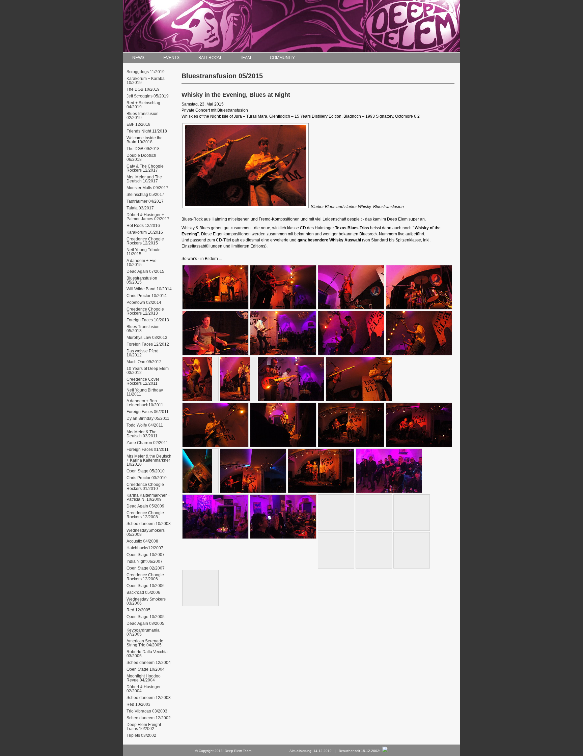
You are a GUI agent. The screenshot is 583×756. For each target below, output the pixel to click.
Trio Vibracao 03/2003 (147, 711)
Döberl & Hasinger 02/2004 (144, 689)
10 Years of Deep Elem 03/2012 (148, 370)
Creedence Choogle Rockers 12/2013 (146, 311)
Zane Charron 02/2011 (148, 442)
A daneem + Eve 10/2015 (142, 262)
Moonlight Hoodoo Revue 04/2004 (144, 678)
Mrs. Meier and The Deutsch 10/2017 (145, 179)
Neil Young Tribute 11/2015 (144, 252)
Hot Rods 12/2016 (144, 225)
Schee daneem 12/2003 (149, 697)
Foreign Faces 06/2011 (148, 411)
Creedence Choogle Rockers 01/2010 (146, 486)
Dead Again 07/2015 (146, 271)
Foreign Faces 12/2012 (148, 344)
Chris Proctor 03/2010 (147, 477)
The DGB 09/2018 (144, 148)
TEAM (245, 57)
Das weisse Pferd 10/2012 (143, 353)
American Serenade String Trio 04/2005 (145, 643)
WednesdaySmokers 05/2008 (146, 532)
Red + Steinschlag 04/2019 (144, 104)
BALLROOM (209, 57)
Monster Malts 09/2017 (148, 187)
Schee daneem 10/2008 (149, 523)
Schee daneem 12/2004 (149, 662)
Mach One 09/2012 (145, 361)
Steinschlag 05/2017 (146, 194)
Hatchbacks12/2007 (145, 548)
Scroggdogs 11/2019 (146, 71)
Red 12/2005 (139, 610)
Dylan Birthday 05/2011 (148, 418)
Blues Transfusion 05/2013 (144, 328)
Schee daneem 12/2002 (149, 718)
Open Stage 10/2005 (146, 616)
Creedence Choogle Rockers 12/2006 (146, 577)
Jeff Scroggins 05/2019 (148, 96)
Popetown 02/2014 (144, 302)
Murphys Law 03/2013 (147, 337)
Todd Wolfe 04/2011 (145, 425)
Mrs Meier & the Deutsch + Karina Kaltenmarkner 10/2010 (149, 460)
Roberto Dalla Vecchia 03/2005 (148, 653)
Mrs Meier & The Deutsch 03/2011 (143, 434)
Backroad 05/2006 (144, 592)
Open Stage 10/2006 (146, 585)
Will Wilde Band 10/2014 (150, 289)
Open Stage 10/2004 (146, 669)
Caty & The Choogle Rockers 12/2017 (146, 168)
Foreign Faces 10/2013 (148, 320)
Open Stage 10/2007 (146, 554)
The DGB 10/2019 (144, 89)
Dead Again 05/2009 (146, 506)
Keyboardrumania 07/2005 (144, 632)
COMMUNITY (282, 57)
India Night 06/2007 (145, 561)
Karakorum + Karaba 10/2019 (146, 80)
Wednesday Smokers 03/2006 (147, 601)
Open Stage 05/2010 (146, 471)
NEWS (138, 57)
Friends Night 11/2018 (147, 131)
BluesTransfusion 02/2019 (143, 115)
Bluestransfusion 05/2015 (142, 280)
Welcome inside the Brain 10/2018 (145, 140)
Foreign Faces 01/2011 (148, 449)
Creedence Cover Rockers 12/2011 (143, 381)
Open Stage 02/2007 (146, 568)
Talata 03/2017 (141, 208)
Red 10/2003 (139, 704)
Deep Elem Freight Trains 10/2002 (144, 726)
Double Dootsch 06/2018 (142, 157)
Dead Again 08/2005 (146, 623)
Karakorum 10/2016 (145, 232)
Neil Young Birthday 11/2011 (145, 392)
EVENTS (171, 57)
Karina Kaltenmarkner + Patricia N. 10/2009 (149, 497)
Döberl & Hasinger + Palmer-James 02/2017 (148, 216)
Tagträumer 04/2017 (146, 201)
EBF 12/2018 (139, 124)
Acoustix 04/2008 (143, 541)
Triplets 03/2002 (142, 735)
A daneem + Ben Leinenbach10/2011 (145, 403)
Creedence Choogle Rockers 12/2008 (146, 515)
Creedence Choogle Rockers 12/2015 (146, 241)
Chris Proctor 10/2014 (147, 295)
